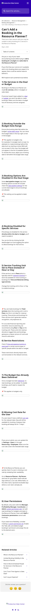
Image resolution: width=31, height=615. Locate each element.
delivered (21, 381)
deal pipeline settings (15, 186)
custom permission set (16, 524)
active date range (13, 131)
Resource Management (18, 21)
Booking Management (8, 22)
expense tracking (18, 276)
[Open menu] (27, 3)
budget (6, 98)
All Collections (6, 21)
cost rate (25, 418)
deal (26, 96)
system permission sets (14, 509)
